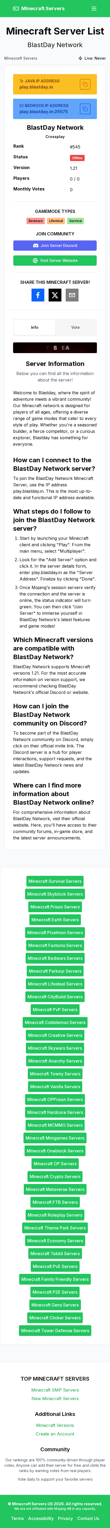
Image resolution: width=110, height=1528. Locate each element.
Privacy (65, 1518)
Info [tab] (34, 327)
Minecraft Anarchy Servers (55, 1061)
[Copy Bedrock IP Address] (85, 109)
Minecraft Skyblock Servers (55, 894)
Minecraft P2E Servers (55, 1292)
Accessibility (41, 1518)
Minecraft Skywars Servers (55, 1048)
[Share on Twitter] (55, 295)
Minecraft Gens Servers (55, 1305)
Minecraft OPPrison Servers (55, 1099)
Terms (17, 1518)
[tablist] (55, 327)
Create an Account (55, 1434)
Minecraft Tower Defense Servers (55, 1330)
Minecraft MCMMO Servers (55, 1125)
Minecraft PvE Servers (55, 1266)
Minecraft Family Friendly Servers (55, 1279)
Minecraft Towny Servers (55, 1073)
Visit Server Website (59, 260)
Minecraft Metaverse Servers (55, 1189)
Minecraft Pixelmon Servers (55, 932)
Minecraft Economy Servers (55, 1240)
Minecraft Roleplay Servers (55, 1215)
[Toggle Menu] (94, 8)
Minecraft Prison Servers (55, 907)
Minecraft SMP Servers (55, 1390)
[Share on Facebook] (38, 295)
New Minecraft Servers (55, 1398)
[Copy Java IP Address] (85, 84)
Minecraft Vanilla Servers (55, 1086)
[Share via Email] (72, 295)
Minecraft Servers (20, 58)
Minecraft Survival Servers (55, 881)
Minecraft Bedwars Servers (55, 958)
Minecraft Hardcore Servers (55, 1112)
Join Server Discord (59, 245)
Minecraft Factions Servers (55, 945)
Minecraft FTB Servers (55, 1202)
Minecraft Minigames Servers (55, 1138)
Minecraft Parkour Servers (55, 971)
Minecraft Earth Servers (55, 919)
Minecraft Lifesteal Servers (55, 984)
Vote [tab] (75, 327)
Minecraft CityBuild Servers (55, 996)
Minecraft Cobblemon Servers (55, 1022)
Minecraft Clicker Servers (55, 1317)
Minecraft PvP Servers (55, 1009)
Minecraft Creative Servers (55, 1035)
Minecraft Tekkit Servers (55, 1253)
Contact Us (88, 1518)
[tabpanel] (55, 600)
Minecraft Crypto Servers (55, 1176)
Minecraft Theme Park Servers (55, 1228)
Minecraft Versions (55, 1425)
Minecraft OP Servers (55, 1163)
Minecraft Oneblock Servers (55, 1150)
